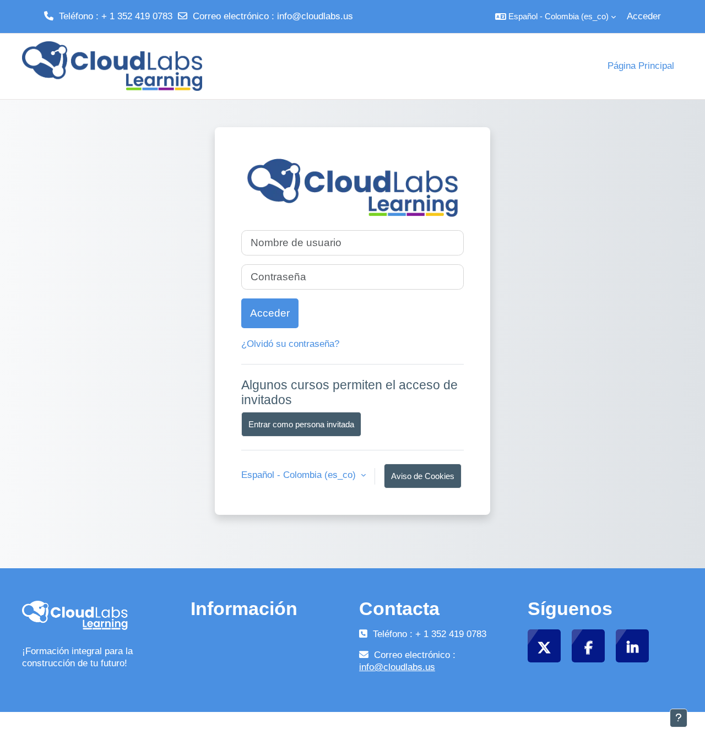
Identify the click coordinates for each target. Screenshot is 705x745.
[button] (555, 16)
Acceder (644, 16)
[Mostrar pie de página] (678, 718)
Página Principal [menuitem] (641, 66)
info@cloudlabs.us (315, 16)
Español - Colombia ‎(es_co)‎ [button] (300, 475)
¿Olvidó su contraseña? (290, 344)
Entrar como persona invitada (301, 424)
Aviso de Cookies (422, 476)
